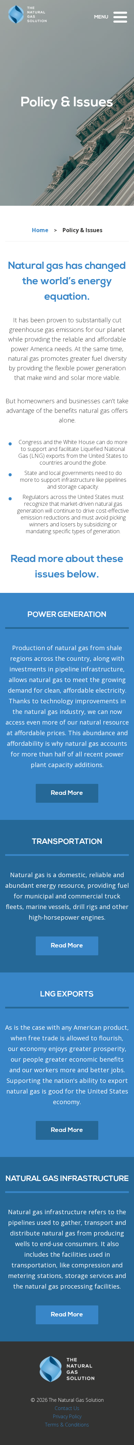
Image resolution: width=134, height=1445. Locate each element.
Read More (67, 793)
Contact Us (67, 1408)
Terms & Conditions (67, 1424)
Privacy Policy (67, 1416)
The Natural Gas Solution (76, 1400)
